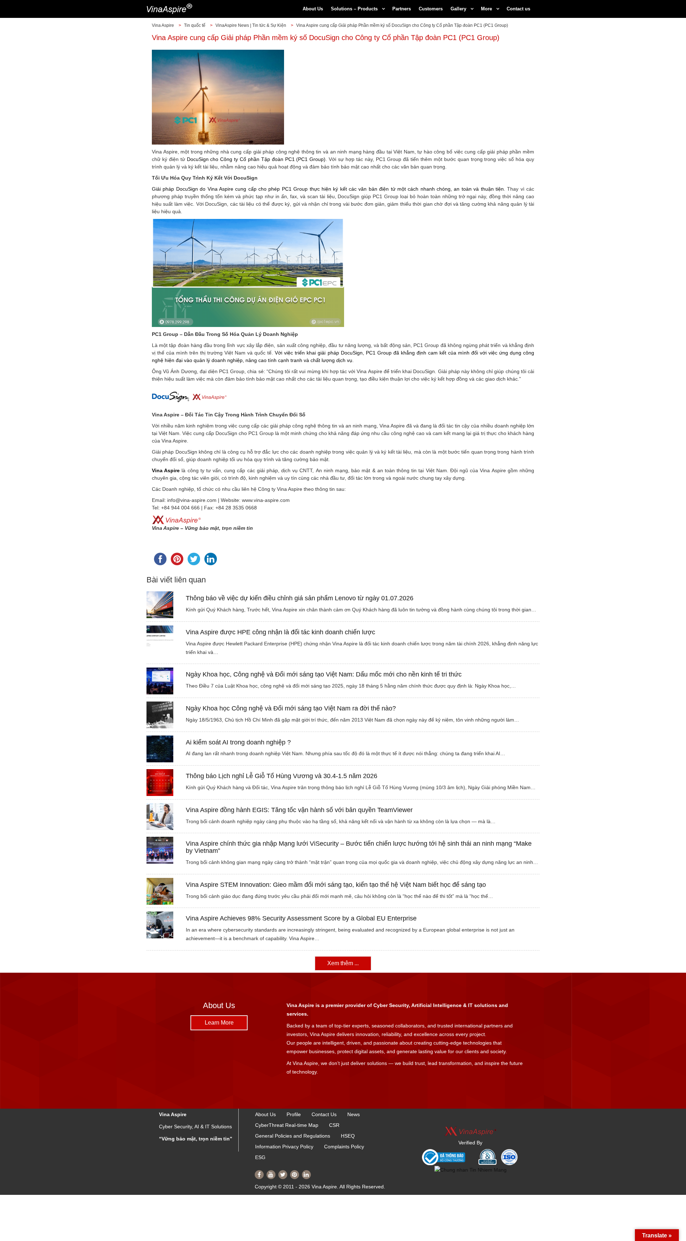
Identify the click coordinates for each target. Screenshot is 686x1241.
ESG (260, 1157)
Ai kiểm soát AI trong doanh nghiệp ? (238, 742)
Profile (294, 1114)
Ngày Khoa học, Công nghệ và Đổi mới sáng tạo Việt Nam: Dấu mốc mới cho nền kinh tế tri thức (324, 674)
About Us (313, 8)
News (353, 1114)
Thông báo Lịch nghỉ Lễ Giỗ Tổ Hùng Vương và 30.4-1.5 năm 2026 (281, 776)
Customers (431, 8)
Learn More (219, 1023)
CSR (334, 1125)
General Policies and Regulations (292, 1136)
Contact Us (324, 1114)
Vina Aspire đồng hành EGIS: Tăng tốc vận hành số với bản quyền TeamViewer (299, 810)
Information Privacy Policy (284, 1146)
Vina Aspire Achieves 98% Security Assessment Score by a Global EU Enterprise (301, 918)
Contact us (518, 8)
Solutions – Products (354, 8)
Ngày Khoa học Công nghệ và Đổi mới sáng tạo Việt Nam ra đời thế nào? (291, 708)
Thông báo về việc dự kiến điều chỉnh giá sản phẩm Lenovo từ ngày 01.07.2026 (299, 598)
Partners (401, 8)
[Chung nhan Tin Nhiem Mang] (470, 1170)
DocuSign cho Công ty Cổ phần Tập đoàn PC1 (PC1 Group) (256, 159)
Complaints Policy (344, 1146)
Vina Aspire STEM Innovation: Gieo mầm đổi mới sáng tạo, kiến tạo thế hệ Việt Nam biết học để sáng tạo (336, 884)
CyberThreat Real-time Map (286, 1125)
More (486, 8)
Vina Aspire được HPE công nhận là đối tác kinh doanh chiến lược (280, 632)
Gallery (458, 8)
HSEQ (348, 1136)
